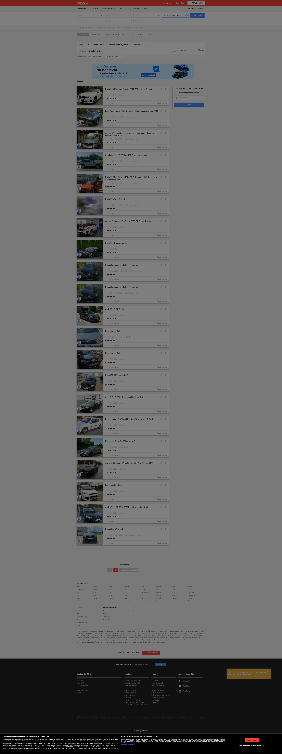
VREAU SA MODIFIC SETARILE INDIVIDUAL (251, 745)
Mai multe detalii (99, 740)
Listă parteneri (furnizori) (128, 744)
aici (57, 747)
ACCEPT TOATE (252, 740)
